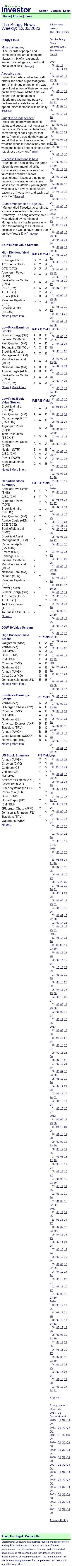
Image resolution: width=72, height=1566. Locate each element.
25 (51, 87)
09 (61, 76)
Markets (6, 110)
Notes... (7, 616)
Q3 (68, 1420)
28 (51, 95)
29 (55, 143)
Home (7, 16)
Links (28, 16)
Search (43, 10)
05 (57, 84)
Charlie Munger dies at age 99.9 (22, 203)
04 (57, 65)
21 (65, 69)
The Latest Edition (59, 32)
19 (65, 84)
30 (55, 80)
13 (61, 154)
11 (61, 65)
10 (61, 84)
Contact (56, 10)
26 (51, 136)
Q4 (51, 1424)
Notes (5, 316)
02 (57, 162)
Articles (18, 16)
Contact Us (32, 1536)
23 (51, 165)
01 (57, 76)
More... (21, 1564)
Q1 (59, 1412)
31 (55, 102)
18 (65, 217)
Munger (29, 66)
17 (65, 98)
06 (57, 225)
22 (51, 80)
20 (65, 154)
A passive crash (11, 73)
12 (61, 132)
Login (67, 10)
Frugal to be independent (17, 118)
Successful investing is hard (19, 159)
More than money (12, 47)
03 (57, 98)
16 (65, 76)
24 (51, 102)
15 (65, 139)
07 (57, 69)
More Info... (19, 316)
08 (61, 206)
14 (61, 69)
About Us (7, 1536)
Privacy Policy (59, 1520)
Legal (19, 1536)
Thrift (35, 151)
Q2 (64, 1420)
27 (51, 72)
